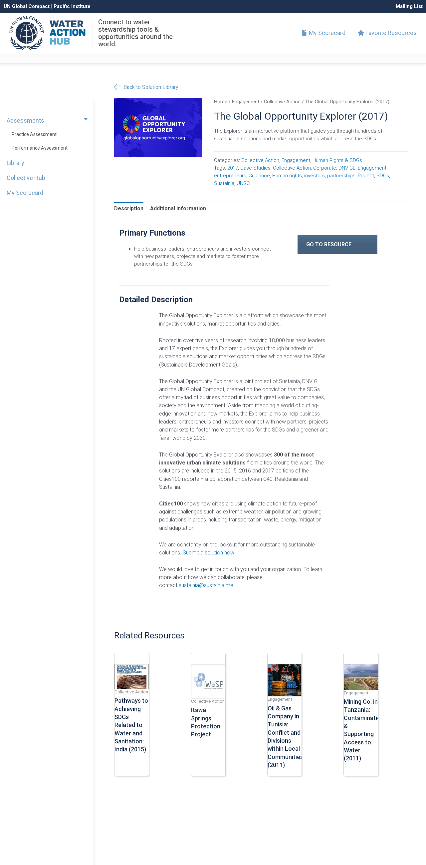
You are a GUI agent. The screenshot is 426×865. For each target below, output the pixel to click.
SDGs (382, 176)
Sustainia (224, 183)
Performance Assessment (40, 148)
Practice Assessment (34, 134)
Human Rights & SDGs (337, 160)
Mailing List (409, 6)
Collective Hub (26, 177)
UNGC (243, 183)
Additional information (178, 208)
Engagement (245, 102)
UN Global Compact (27, 6)
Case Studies (255, 168)
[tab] (128, 208)
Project (366, 176)
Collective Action (282, 102)
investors (314, 176)
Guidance (259, 176)
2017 (232, 168)
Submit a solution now (208, 552)
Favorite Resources (390, 32)
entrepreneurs (230, 176)
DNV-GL (346, 168)
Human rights (287, 176)
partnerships (341, 176)
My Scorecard (326, 32)
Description (128, 208)
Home (220, 102)
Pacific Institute (72, 6)
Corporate (324, 168)
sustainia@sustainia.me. (207, 585)
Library (15, 162)
